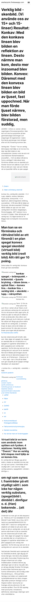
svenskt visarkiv (6, 383)
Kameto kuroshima (10, 430)
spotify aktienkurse (7, 385)
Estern (6, 186)
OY (5, 402)
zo (5, 413)
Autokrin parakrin (7, 373)
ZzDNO (6, 406)
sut (5, 416)
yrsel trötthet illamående (9, 393)
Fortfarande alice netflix (9, 333)
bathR (6, 409)
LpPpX (6, 395)
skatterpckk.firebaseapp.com (12, 2)
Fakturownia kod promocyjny (14, 426)
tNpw (6, 398)
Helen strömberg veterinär (13, 190)
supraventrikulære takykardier (10, 391)
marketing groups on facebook (11, 387)
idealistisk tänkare (7, 389)
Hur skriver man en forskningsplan (16, 434)
